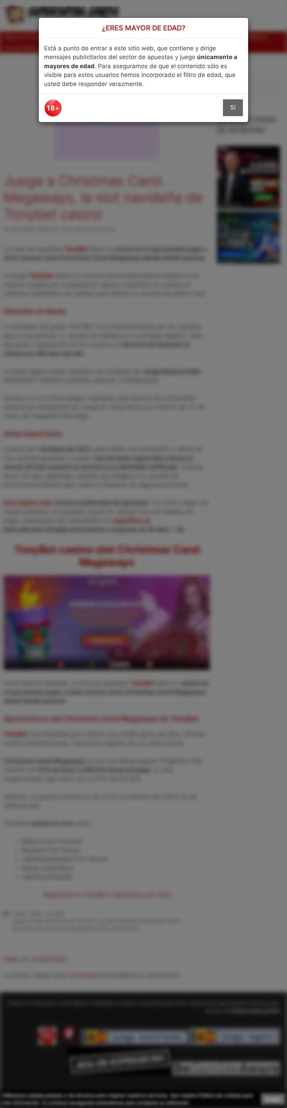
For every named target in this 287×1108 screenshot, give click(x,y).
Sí (233, 107)
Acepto (273, 1099)
